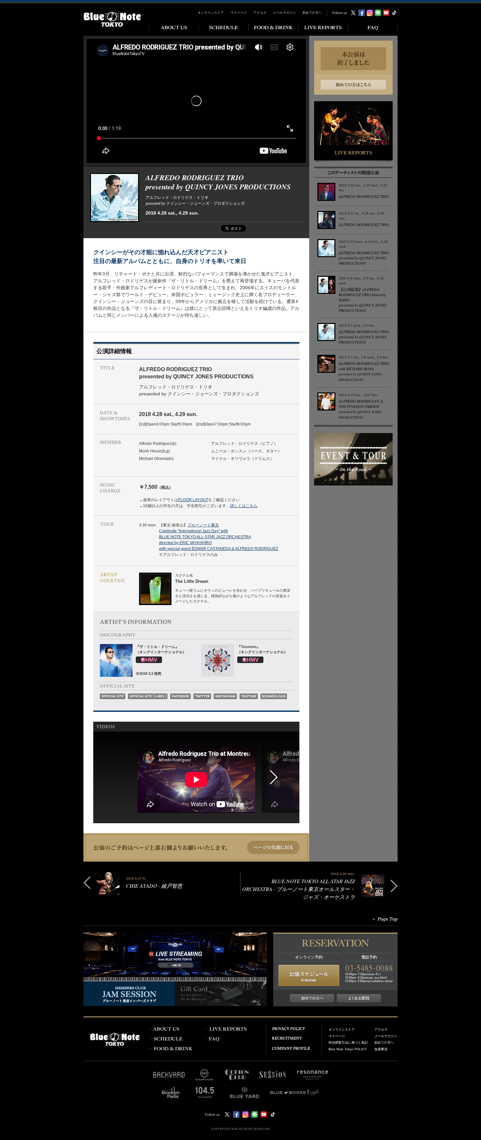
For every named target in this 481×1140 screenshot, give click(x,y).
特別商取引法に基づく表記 (348, 1042)
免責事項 (380, 1049)
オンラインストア (211, 12)
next (280, 777)
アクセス (259, 12)
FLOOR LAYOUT (193, 500)
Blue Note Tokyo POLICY (348, 1049)
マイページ (238, 12)
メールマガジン (284, 12)
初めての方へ (312, 12)
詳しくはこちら (244, 506)
